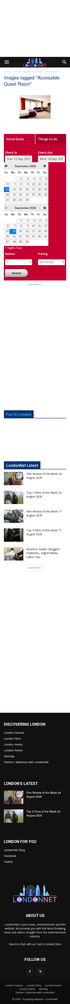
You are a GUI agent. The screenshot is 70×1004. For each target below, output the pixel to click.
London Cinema (14, 733)
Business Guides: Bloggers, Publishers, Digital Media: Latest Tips (43, 553)
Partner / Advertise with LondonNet (26, 762)
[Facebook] (30, 971)
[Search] (64, 62)
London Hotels (13, 744)
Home (7, 71)
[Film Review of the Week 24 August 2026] (13, 478)
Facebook (10, 856)
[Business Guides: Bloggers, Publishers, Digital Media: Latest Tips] (13, 554)
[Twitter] (40, 971)
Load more (34, 567)
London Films (12, 738)
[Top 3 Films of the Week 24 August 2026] (13, 497)
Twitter (8, 862)
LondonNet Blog (14, 850)
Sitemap (9, 756)
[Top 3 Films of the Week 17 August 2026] (13, 535)
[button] (6, 62)
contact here (53, 944)
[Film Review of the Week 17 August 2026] (13, 516)
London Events (13, 750)
